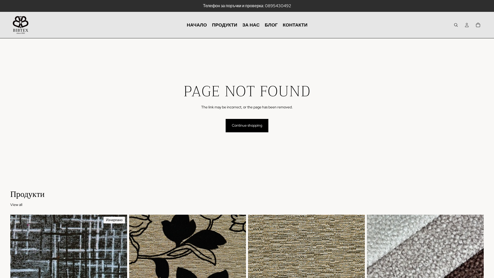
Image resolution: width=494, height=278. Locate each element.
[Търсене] (456, 25)
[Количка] (478, 25)
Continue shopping (247, 125)
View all (16, 204)
